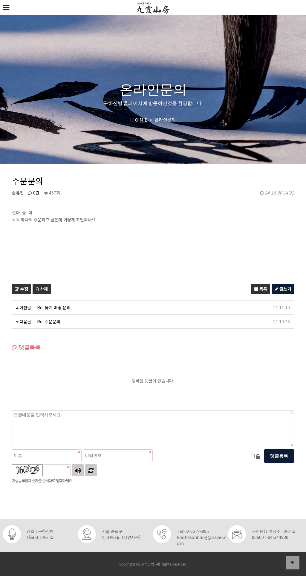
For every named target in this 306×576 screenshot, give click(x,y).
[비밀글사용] (258, 456)
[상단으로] (292, 562)
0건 (35, 193)
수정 (23, 289)
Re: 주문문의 (48, 321)
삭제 (43, 289)
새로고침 (91, 470)
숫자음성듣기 (78, 470)
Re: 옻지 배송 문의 (54, 307)
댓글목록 (28, 347)
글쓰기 (284, 289)
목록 (262, 289)
